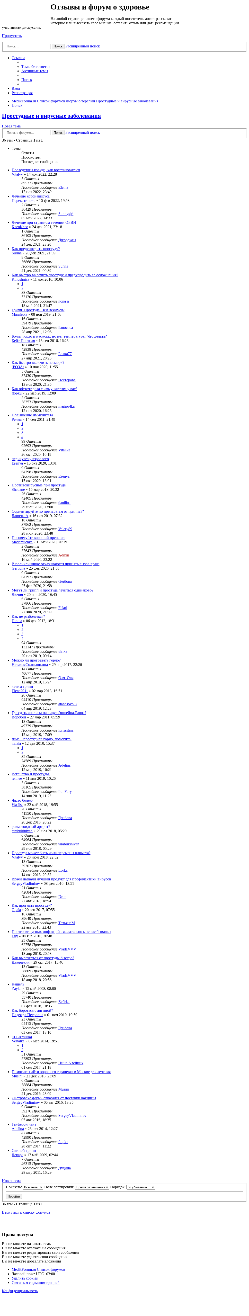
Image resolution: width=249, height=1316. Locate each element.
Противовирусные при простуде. (39, 485)
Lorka (63, 870)
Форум (25, 13)
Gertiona (18, 568)
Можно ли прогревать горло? (36, 660)
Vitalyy (17, 174)
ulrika (62, 651)
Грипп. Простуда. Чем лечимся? (38, 310)
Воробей (19, 717)
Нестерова (67, 380)
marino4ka (66, 406)
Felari (62, 608)
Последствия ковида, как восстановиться (46, 170)
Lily (15, 936)
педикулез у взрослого (30, 459)
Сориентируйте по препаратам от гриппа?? (48, 511)
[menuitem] (35, 66)
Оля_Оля (65, 678)
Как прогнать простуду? (32, 905)
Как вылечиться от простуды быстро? (43, 958)
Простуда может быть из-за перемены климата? (51, 853)
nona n (63, 301)
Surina (17, 253)
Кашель (18, 984)
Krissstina (65, 730)
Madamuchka (22, 542)
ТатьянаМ (66, 923)
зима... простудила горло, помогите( (42, 739)
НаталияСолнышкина (30, 664)
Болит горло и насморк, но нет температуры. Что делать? (59, 336)
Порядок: (118, 1187)
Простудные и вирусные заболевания (51, 116)
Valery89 (65, 529)
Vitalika (64, 450)
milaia (16, 743)
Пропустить (12, 36)
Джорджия (67, 240)
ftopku (17, 393)
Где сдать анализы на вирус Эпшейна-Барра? (49, 713)
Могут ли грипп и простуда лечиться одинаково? (52, 590)
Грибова (65, 818)
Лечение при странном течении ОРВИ (44, 222)
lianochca (65, 327)
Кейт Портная (23, 341)
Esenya (17, 463)
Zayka (16, 988)
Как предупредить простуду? (36, 249)
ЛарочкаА (20, 516)
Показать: (14, 1187)
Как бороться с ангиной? (32, 1010)
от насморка (22, 1037)
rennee (17, 778)
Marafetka (19, 314)
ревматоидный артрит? (31, 826)
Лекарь (17, 1155)
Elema (63, 187)
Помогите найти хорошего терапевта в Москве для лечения (61, 1072)
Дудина (64, 1168)
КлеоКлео (20, 227)
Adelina (64, 765)
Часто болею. (23, 800)
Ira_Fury (65, 791)
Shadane (18, 489)
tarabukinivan (22, 831)
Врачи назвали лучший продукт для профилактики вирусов (61, 879)
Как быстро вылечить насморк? (38, 362)
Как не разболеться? (28, 616)
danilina (64, 503)
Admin (63, 555)
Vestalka (18, 1041)
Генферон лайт (24, 1124)
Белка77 (65, 354)
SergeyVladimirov (26, 883)
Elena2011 (20, 691)
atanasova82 (67, 704)
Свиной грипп (24, 1150)
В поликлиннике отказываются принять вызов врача (55, 564)
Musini (17, 1076)
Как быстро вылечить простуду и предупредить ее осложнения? (65, 275)
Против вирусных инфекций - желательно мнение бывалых (61, 932)
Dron (62, 897)
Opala (16, 910)
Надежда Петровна (27, 1015)
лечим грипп (22, 686)
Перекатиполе (23, 200)
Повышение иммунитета (32, 415)
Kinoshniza (20, 279)
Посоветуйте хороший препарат (38, 538)
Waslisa (17, 805)
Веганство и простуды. (31, 774)
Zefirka (64, 1002)
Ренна (17, 419)
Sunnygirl (65, 214)
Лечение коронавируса (31, 196)
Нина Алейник (70, 1063)
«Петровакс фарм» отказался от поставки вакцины (54, 1098)
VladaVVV (67, 949)
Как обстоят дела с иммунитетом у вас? (44, 389)
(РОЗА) (18, 367)
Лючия (17, 594)
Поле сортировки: (59, 1187)
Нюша (17, 621)
